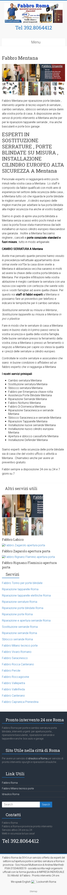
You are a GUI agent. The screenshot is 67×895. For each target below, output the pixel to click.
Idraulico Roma (10, 794)
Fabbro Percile (11, 670)
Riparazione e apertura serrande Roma (26, 620)
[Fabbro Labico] (22, 496)
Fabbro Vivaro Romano (16, 652)
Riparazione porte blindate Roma (22, 608)
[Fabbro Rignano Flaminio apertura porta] (28, 557)
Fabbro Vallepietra (13, 683)
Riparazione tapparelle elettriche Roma (26, 595)
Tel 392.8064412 (33, 27)
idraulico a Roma (37, 758)
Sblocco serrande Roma (17, 639)
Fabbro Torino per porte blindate (22, 583)
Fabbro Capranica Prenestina (20, 702)
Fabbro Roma (10, 782)
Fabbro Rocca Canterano (18, 664)
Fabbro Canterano (13, 695)
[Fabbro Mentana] (33, 65)
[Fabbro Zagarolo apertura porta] (23, 545)
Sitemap (33, 891)
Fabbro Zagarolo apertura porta (26, 551)
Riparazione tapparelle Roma (20, 589)
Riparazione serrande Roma (19, 633)
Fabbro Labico (13, 539)
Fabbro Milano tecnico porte (20, 645)
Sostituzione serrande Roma (20, 626)
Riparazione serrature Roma (19, 601)
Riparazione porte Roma (17, 614)
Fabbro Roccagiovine (15, 677)
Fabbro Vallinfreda (13, 689)
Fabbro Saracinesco (15, 658)
